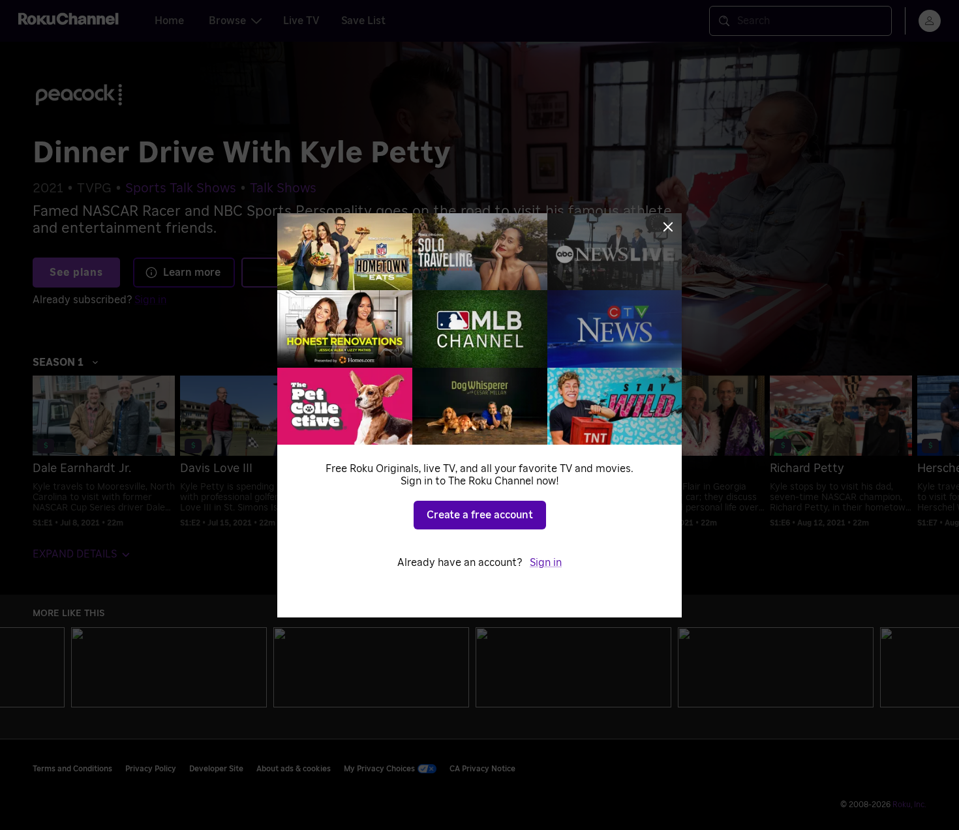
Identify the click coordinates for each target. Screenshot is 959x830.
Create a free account (480, 515)
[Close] (668, 226)
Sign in (546, 562)
